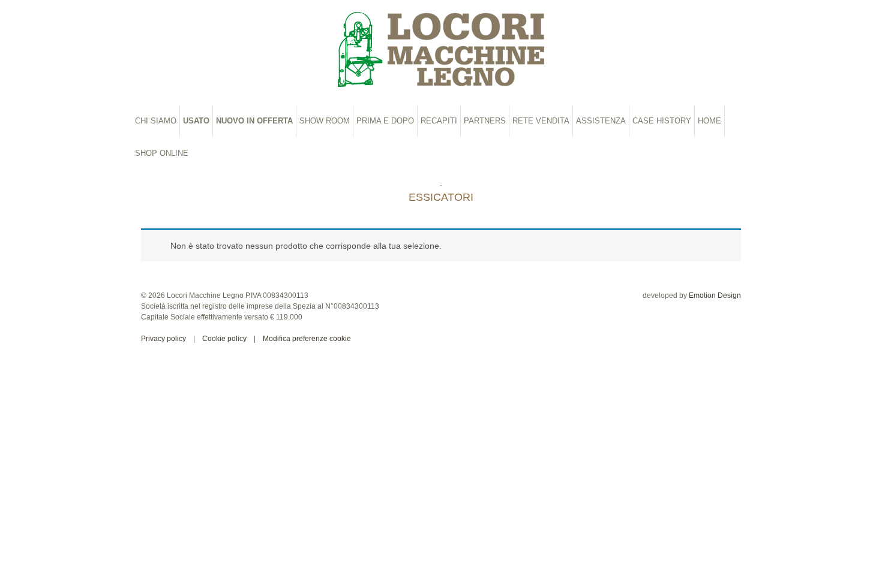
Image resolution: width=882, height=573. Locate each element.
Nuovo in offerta (254, 120)
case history (661, 120)
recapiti (439, 120)
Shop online (161, 153)
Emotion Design (715, 295)
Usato (196, 120)
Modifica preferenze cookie (307, 338)
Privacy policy (163, 338)
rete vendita (540, 120)
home (709, 120)
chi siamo (155, 120)
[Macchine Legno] (441, 49)
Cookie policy (224, 338)
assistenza (601, 120)
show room (324, 120)
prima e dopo (385, 120)
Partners (485, 120)
